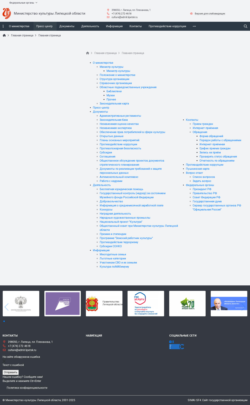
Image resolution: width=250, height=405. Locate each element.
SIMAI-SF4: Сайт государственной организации (217, 400)
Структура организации (114, 79)
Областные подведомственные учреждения (128, 87)
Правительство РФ (205, 193)
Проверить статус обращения (218, 156)
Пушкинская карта (197, 168)
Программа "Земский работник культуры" (126, 238)
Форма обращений (211, 136)
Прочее (111, 99)
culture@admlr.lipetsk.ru (125, 17)
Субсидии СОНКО (111, 246)
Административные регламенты (120, 115)
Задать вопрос (202, 181)
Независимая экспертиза (116, 128)
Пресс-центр (101, 107)
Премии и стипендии (113, 234)
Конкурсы (106, 209)
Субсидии (106, 152)
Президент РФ (202, 189)
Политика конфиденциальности (27, 387)
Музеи (110, 95)
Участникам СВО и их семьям (118, 262)
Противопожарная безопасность (120, 148)
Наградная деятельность (115, 213)
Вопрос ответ (194, 172)
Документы (100, 111)
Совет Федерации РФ (206, 197)
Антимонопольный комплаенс (119, 177)
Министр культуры (111, 66)
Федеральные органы (200, 185)
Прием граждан (203, 124)
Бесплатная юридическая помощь (121, 189)
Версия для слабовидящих (210, 13)
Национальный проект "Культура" (121, 221)
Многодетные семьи (113, 254)
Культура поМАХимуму (114, 266)
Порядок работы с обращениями (220, 140)
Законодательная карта (114, 103)
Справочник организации (116, 83)
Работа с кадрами (111, 181)
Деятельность (102, 185)
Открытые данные (111, 136)
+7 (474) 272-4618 (121, 13)
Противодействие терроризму (119, 242)
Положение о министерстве (117, 75)
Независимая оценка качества (119, 124)
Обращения (200, 132)
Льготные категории (113, 258)
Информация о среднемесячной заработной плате (131, 205)
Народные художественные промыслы (125, 217)
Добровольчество (111, 201)
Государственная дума (207, 201)
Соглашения (107, 156)
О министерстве (103, 62)
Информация (101, 250)
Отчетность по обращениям (216, 160)
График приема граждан (214, 148)
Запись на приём (210, 152)
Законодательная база (114, 119)
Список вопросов (204, 177)
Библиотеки (114, 91)
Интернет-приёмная (205, 128)
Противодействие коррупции (118, 144)
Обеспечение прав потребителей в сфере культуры (132, 132)
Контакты (192, 119)
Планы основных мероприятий (119, 140)
